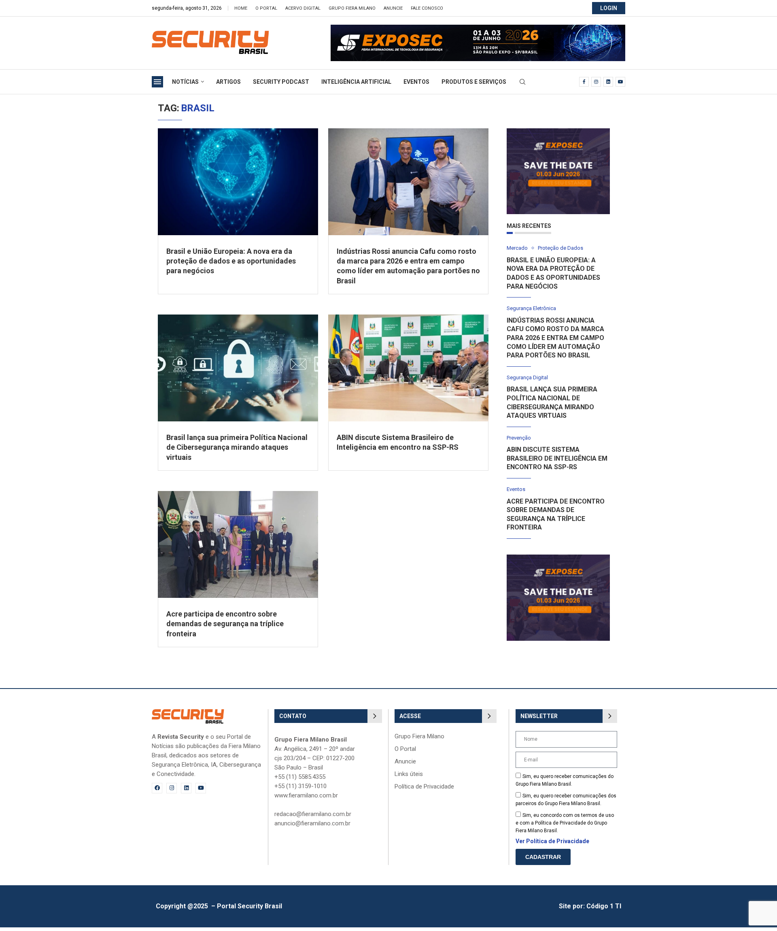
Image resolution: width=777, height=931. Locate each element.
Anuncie (393, 8)
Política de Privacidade (424, 787)
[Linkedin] (608, 82)
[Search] (522, 82)
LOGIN (608, 8)
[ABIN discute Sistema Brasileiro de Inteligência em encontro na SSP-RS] (408, 368)
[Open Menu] (157, 81)
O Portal (266, 8)
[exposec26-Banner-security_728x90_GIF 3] (478, 28)
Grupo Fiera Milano (352, 8)
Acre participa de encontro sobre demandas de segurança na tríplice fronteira (225, 624)
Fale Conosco (427, 8)
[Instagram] (596, 82)
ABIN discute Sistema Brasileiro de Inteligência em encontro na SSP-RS (557, 458)
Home (240, 8)
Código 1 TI (603, 906)
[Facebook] (584, 82)
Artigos (228, 82)
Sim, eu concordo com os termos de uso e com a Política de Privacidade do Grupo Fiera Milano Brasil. (565, 822)
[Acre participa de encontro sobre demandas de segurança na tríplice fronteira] (238, 544)
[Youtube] (620, 82)
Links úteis (409, 774)
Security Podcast (281, 82)
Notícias (185, 82)
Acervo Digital (303, 8)
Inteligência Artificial (356, 82)
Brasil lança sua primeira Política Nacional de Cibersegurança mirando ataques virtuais (237, 447)
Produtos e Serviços (474, 82)
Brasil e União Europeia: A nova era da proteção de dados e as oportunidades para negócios (231, 261)
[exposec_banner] (558, 132)
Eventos (416, 82)
